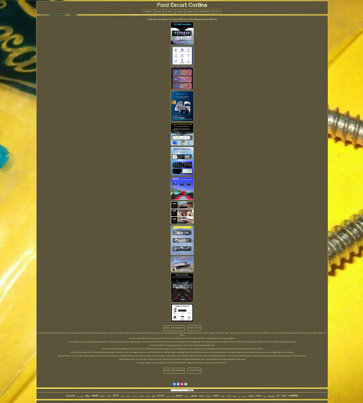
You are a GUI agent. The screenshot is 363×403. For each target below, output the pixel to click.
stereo (102, 396)
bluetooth (271, 396)
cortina (293, 395)
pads (78, 396)
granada (244, 396)
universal (208, 396)
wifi (173, 396)
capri (216, 395)
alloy (87, 396)
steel (153, 396)
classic (147, 396)
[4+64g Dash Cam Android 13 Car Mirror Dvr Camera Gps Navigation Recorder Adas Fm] (182, 33)
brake (258, 395)
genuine (70, 395)
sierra (179, 395)
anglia (264, 396)
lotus (284, 395)
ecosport (134, 396)
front (95, 395)
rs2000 (122, 396)
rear (239, 396)
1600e (223, 396)
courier (168, 396)
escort (160, 395)
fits (277, 395)
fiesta (82, 396)
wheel (251, 396)
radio (109, 396)
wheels (194, 395)
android (186, 396)
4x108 (228, 396)
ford (116, 395)
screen (141, 396)
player (128, 396)
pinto (201, 396)
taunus (235, 396)
